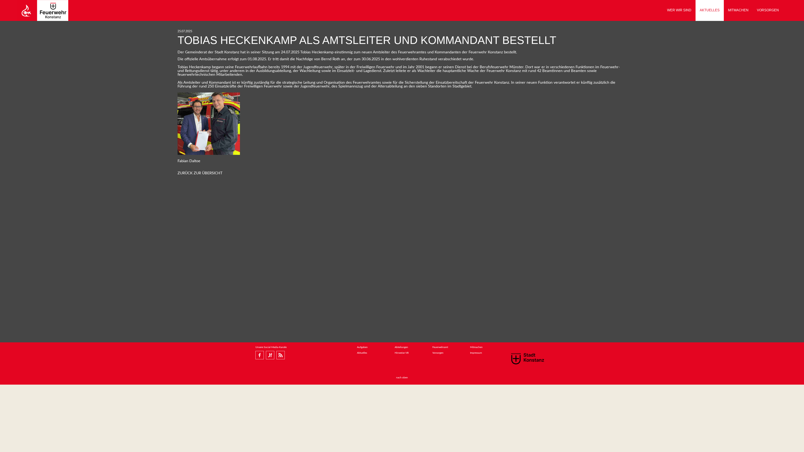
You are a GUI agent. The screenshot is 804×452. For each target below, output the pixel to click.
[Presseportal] (280, 355)
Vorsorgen (768, 10)
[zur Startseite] (42, 10)
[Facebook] (259, 355)
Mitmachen (738, 10)
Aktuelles (710, 10)
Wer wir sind (679, 10)
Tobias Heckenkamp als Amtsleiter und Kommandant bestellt (367, 40)
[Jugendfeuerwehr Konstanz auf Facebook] (270, 355)
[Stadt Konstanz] (528, 359)
